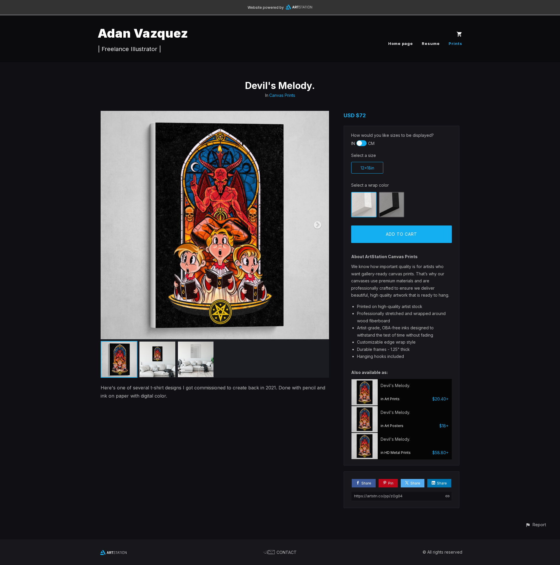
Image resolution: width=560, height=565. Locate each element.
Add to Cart (401, 234)
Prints (455, 43)
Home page (400, 43)
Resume (431, 43)
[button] (535, 525)
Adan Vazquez (143, 33)
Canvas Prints (282, 95)
